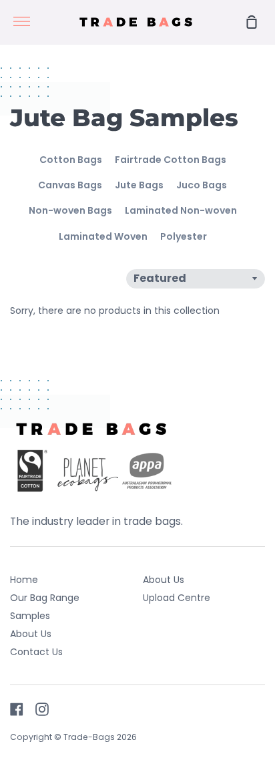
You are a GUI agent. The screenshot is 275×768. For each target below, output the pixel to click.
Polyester (183, 236)
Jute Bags (139, 185)
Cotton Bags (70, 159)
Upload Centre (176, 597)
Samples (30, 615)
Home (24, 579)
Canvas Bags (70, 185)
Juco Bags (201, 185)
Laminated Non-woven (181, 210)
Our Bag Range (44, 597)
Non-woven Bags (70, 210)
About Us (30, 633)
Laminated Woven (103, 236)
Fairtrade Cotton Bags (170, 159)
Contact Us (36, 651)
